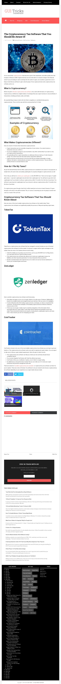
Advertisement (37, 2)
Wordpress (7, 26)
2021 (6, 577)
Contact (18, 2)
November (9, 582)
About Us (42, 569)
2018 (6, 671)
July (8, 588)
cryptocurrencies (18, 75)
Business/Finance (18, 40)
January (8, 668)
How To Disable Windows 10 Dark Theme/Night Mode (19, 513)
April (8, 593)
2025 (6, 571)
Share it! (10, 374)
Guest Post (34, 570)
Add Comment (8, 40)
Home (6, 2)
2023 (6, 574)
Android (30, 584)
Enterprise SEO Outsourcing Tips (13, 607)
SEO (26, 20)
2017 (6, 673)
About (12, 2)
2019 (6, 669)
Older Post (54, 454)
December (9, 580)
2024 (6, 572)
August (8, 587)
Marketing (30, 578)
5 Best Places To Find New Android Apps (16, 548)
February (9, 666)
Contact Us (42, 574)
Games (25, 607)
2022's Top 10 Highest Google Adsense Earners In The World (20, 556)
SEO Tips (33, 613)
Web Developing (27, 595)
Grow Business (34, 20)
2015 (6, 676)
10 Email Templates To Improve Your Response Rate (18, 499)
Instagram (32, 604)
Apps (24, 584)
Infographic (16, 26)
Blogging (19, 20)
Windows (25, 593)
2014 (6, 677)
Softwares (33, 40)
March (8, 665)
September (9, 585)
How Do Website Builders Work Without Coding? (17, 534)
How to (34, 576)
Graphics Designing (27, 601)
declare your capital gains (23, 176)
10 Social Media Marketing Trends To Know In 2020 (18, 506)
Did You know (26, 40)
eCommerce (33, 598)
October (8, 584)
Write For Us (26, 2)
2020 (6, 579)
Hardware (25, 604)
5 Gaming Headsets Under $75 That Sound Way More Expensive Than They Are (25, 541)
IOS (36, 601)
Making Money (32, 607)
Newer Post (6, 454)
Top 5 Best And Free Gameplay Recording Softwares (18, 492)
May (8, 592)
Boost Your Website (27, 610)
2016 (6, 674)
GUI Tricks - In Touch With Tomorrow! (35, 682)
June (8, 590)
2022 (6, 576)
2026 (6, 569)
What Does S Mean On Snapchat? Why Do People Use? (19, 520)
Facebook (25, 613)
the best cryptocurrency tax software (22, 91)
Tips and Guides (27, 573)
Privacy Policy (48, 2)
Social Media (45, 20)
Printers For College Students (13, 527)
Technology (26, 587)
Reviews (33, 590)
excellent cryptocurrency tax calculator (24, 365)
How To (12, 20)
